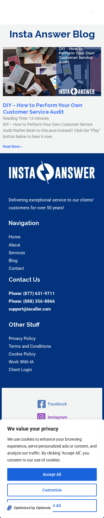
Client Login (20, 369)
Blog (13, 260)
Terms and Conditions (30, 346)
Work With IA (21, 361)
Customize (52, 490)
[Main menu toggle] (92, 12)
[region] (52, 468)
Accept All (52, 474)
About (14, 245)
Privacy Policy (22, 338)
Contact (16, 268)
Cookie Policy (22, 354)
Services (17, 252)
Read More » (12, 147)
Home (15, 237)
